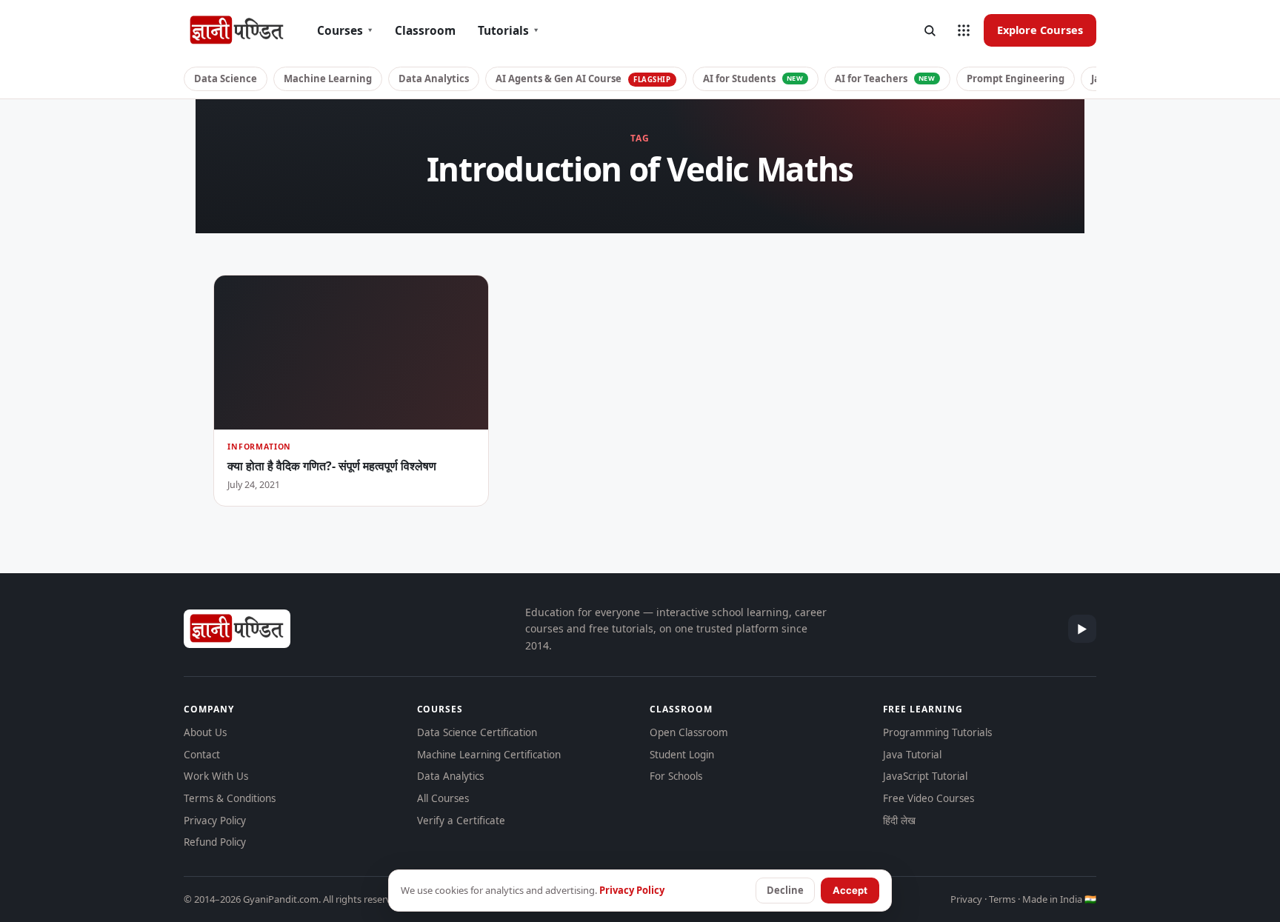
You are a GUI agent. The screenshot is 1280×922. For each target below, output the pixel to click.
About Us (205, 732)
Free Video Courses (928, 798)
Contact (202, 754)
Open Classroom (689, 732)
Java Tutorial (912, 754)
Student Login (682, 754)
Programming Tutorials (937, 732)
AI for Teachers (885, 78)
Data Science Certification (477, 732)
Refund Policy (215, 842)
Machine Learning (328, 78)
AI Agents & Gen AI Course (583, 78)
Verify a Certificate (461, 820)
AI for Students (753, 78)
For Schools (676, 776)
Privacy (966, 899)
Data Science (225, 78)
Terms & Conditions (230, 798)
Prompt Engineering (1015, 78)
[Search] (930, 30)
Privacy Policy (215, 820)
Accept (850, 890)
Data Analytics (434, 78)
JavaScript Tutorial (925, 776)
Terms (1002, 899)
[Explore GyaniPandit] (964, 30)
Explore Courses (1040, 29)
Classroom (425, 30)
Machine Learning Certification (489, 754)
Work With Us (216, 776)
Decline (785, 890)
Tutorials (508, 30)
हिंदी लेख (899, 820)
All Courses (443, 798)
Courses (345, 30)
